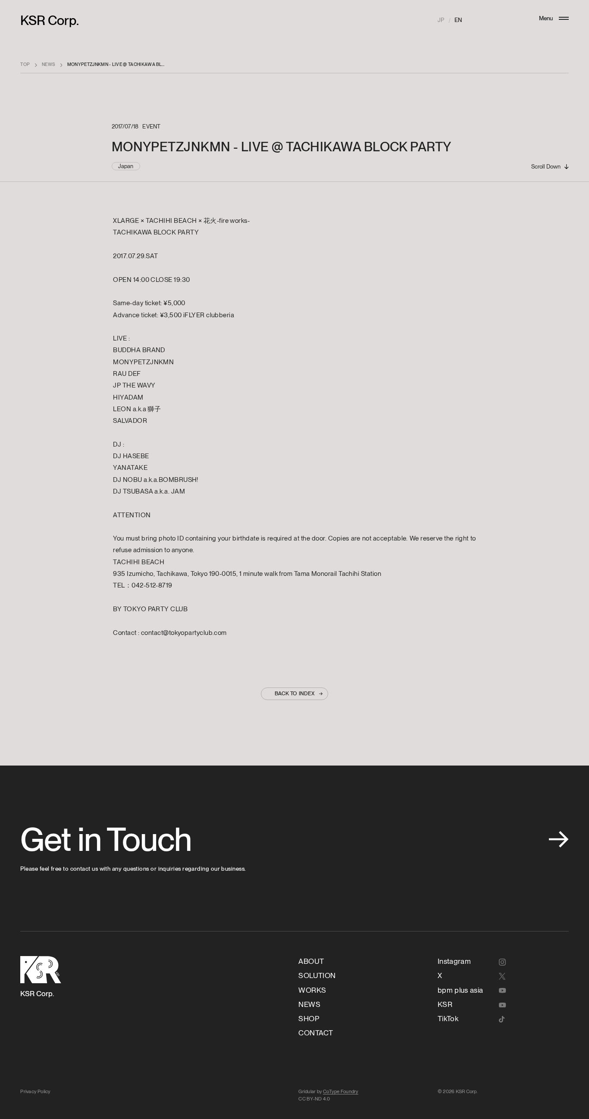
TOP (25, 64)
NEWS (48, 64)
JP (441, 19)
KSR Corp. (49, 20)
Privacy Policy (35, 1091)
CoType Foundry (340, 1091)
